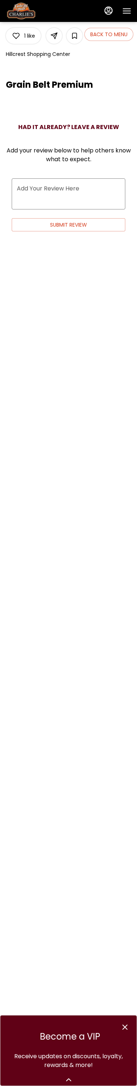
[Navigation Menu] (127, 11)
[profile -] (108, 10)
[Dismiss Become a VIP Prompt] (125, 1027)
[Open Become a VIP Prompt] (68, 1079)
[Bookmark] (74, 36)
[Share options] (54, 36)
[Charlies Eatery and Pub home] (39, 11)
